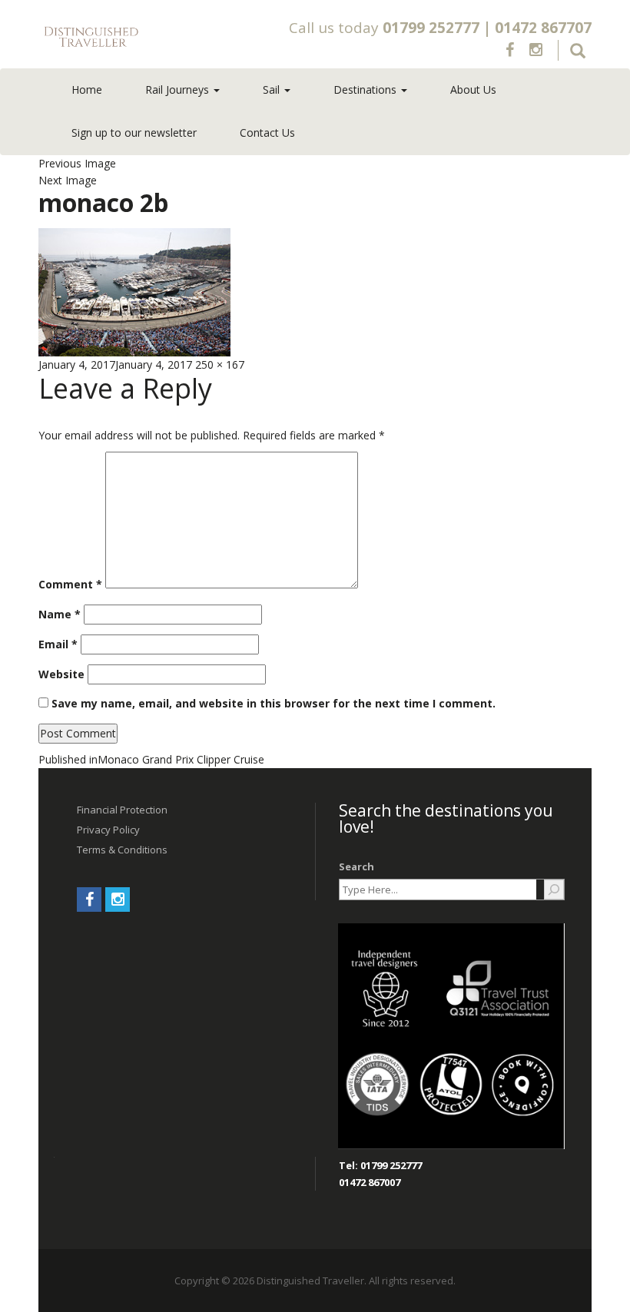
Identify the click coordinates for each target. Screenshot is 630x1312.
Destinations (366, 89)
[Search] (554, 890)
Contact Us (267, 132)
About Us (473, 89)
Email (58, 644)
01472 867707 (543, 28)
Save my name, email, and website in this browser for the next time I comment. (273, 703)
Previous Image (77, 163)
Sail (273, 89)
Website (61, 674)
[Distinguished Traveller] (147, 37)
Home (86, 89)
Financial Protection (122, 810)
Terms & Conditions (122, 849)
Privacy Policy (108, 830)
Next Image (67, 180)
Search (356, 866)
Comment (70, 584)
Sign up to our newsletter (134, 132)
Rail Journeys (178, 89)
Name (59, 614)
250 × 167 (219, 364)
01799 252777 (431, 28)
